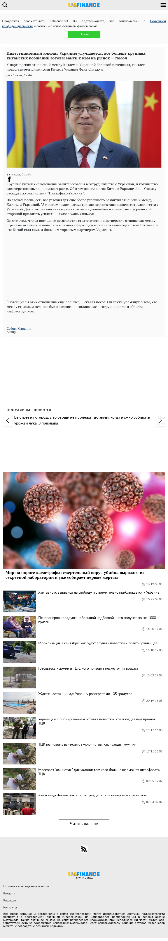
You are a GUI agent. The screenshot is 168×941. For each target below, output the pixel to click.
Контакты (10, 907)
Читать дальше (84, 824)
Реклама (9, 893)
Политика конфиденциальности (26, 886)
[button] (7, 420)
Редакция (10, 900)
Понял (84, 34)
